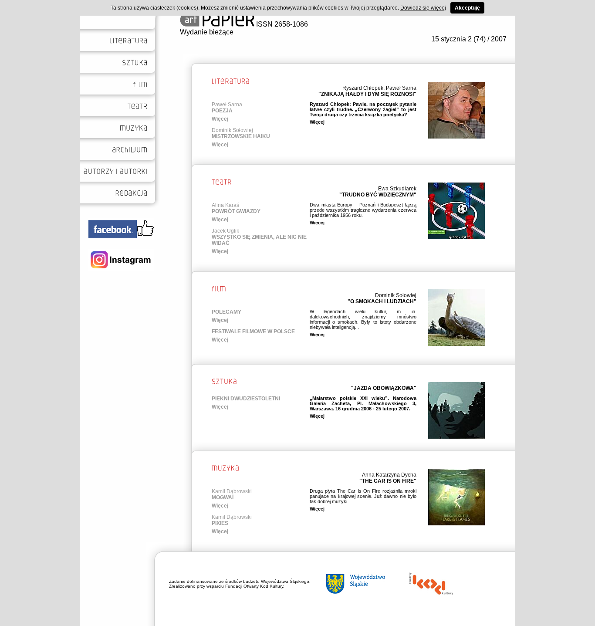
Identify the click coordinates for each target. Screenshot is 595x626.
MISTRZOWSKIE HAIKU (241, 136)
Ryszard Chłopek (362, 88)
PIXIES (220, 523)
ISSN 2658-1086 (281, 24)
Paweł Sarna (401, 88)
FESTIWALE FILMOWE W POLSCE (253, 331)
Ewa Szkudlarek (397, 189)
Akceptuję (467, 8)
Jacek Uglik (225, 231)
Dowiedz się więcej (423, 8)
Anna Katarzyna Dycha (389, 475)
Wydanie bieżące (206, 32)
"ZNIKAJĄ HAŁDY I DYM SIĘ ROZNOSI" (367, 94)
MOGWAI (222, 497)
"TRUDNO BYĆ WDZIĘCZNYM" (377, 195)
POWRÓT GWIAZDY (236, 211)
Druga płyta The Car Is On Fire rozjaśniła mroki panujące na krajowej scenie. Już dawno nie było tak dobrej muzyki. (363, 496)
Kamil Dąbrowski (232, 491)
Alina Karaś (225, 205)
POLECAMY (226, 312)
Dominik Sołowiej (232, 130)
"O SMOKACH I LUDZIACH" (382, 301)
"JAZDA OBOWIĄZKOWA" (383, 388)
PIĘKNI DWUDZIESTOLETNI (246, 399)
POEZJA (222, 111)
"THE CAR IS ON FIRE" (387, 481)
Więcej (220, 119)
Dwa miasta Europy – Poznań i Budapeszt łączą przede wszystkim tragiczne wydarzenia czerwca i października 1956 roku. (363, 210)
